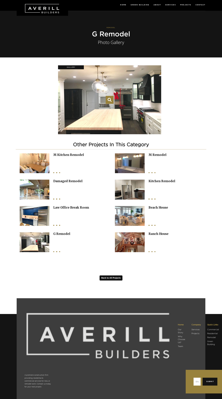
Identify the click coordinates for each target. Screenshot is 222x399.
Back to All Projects (111, 278)
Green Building (211, 342)
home (123, 5)
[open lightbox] (110, 100)
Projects (195, 333)
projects (185, 5)
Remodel (211, 337)
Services (195, 329)
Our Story (180, 331)
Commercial (213, 329)
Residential (212, 333)
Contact (200, 5)
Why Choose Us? (181, 339)
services (170, 5)
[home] (42, 8)
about (157, 5)
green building (140, 5)
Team (180, 346)
